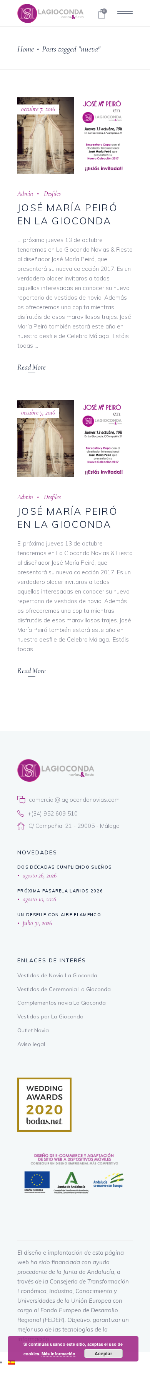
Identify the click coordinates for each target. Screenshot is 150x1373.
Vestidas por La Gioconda (50, 1016)
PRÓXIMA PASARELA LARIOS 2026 (60, 891)
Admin (25, 193)
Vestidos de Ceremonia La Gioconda (64, 989)
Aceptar (103, 1353)
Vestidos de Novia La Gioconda (57, 975)
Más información (58, 1353)
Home (25, 49)
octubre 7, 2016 (38, 109)
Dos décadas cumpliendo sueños (64, 867)
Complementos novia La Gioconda (61, 1002)
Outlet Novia (33, 1030)
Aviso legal (31, 1044)
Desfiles (52, 193)
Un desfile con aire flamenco (59, 914)
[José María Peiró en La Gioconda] (75, 135)
